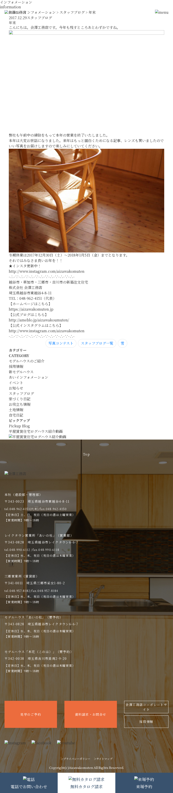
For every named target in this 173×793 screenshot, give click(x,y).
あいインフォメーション (28, 377)
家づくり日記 (19, 398)
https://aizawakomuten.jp (31, 309)
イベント (16, 382)
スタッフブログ (21, 393)
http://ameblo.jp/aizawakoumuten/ (39, 320)
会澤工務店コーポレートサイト (146, 707)
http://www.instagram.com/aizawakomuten (46, 271)
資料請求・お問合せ (90, 714)
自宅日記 (16, 415)
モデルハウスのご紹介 (26, 361)
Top (86, 454)
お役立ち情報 (19, 404)
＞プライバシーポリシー (75, 759)
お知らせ (16, 388)
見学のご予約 (30, 714)
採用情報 (16, 366)
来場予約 (144, 786)
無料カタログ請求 (86, 786)
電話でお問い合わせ (29, 786)
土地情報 (16, 409)
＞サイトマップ (103, 759)
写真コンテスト (60, 343)
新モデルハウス (21, 371)
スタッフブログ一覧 (97, 343)
